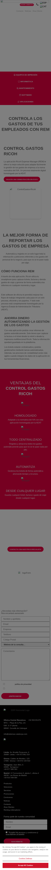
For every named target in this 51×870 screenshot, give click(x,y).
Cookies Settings (25, 858)
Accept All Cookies (25, 865)
